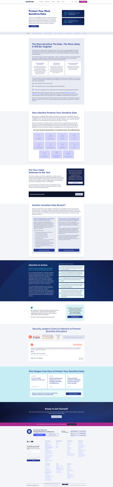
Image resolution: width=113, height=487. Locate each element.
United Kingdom (69, 475)
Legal (68, 446)
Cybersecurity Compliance (82, 450)
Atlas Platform (47, 449)
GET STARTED (33, 26)
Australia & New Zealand (70, 474)
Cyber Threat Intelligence (81, 455)
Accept (63, 484)
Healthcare (68, 450)
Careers (68, 471)
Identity (57, 447)
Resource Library (47, 468)
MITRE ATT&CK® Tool (59, 472)
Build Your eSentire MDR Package (59, 466)
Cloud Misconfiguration (81, 446)
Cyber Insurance (80, 452)
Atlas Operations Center (48, 450)
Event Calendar (69, 469)
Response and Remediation (49, 460)
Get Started (56, 416)
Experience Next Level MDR (49, 476)
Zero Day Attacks (80, 447)
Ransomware (80, 442)
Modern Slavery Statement (71, 476)
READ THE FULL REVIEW (37, 358)
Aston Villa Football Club (70, 470)
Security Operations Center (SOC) (49, 454)
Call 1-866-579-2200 (71, 424)
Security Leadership (81, 453)
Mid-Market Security (81, 451)
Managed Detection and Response (48, 443)
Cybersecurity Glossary (48, 480)
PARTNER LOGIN (52, 434)
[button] (80, 359)
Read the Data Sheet (44, 250)
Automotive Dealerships (70, 455)
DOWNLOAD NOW (75, 182)
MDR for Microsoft (47, 457)
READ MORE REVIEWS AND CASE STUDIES (73, 337)
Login (76, 1)
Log (56, 445)
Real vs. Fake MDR (47, 477)
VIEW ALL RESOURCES (73, 393)
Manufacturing (69, 447)
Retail (68, 451)
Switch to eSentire (47, 475)
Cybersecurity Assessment (60, 469)
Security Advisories (47, 465)
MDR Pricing (46, 461)
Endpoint (57, 442)
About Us (68, 465)
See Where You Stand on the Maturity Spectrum (60, 468)
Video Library (47, 469)
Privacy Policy (65, 485)
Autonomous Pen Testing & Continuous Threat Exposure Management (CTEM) (49, 447)
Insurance (68, 442)
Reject (67, 484)
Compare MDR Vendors (48, 478)
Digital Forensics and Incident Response (48, 445)
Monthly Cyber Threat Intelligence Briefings (48, 472)
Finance (68, 445)
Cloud (57, 446)
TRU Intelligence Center (48, 470)
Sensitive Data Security (81, 445)
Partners (68, 473)
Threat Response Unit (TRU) (49, 455)
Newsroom (68, 468)
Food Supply (69, 452)
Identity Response (80, 456)
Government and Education (71, 453)
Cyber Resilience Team (48, 456)
